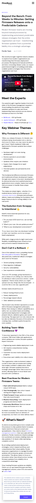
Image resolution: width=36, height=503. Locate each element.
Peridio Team (6, 51)
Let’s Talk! (7, 471)
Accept (26, 497)
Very (30, 123)
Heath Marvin (8, 123)
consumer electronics (9, 195)
